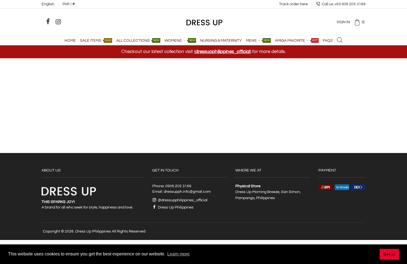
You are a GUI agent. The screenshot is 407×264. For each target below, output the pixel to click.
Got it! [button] (389, 254)
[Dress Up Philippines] (203, 22)
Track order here (293, 4)
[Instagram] (58, 22)
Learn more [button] (178, 254)
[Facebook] (48, 22)
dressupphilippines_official (222, 51)
